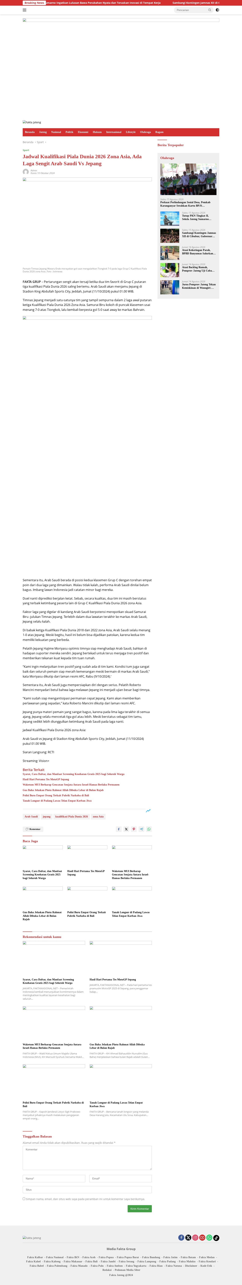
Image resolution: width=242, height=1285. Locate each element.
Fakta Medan (207, 1257)
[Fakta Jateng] (32, 122)
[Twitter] (188, 1238)
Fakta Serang (126, 1261)
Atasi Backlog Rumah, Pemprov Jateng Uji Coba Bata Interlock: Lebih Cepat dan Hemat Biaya (198, 269)
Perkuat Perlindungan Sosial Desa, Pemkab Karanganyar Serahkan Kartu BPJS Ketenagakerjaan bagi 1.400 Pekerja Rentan (185, 204)
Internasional (113, 132)
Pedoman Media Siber (127, 1270)
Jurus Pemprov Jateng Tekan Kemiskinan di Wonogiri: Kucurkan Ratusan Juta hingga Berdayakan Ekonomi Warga (199, 286)
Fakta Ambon (115, 1265)
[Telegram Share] (141, 829)
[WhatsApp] (209, 1238)
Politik (69, 132)
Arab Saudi (31, 816)
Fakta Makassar (73, 1261)
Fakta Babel (37, 1265)
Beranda (30, 132)
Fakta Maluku (187, 1261)
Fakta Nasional (55, 1257)
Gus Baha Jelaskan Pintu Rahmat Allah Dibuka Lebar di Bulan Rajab (63, 790)
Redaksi (107, 1270)
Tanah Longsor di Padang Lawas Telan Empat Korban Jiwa (57, 800)
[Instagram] (195, 1238)
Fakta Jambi (108, 1261)
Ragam (159, 132)
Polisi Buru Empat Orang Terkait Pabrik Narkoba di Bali (56, 795)
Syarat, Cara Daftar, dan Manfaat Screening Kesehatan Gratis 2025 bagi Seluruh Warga (73, 774)
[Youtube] (202, 1238)
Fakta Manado (79, 1265)
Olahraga (145, 132)
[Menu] (25, 10)
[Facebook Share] (119, 829)
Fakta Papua (106, 1257)
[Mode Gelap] (217, 10)
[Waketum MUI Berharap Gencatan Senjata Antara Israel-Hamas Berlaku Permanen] (132, 856)
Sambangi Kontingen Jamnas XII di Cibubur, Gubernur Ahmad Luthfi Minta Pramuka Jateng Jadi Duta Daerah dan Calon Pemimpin (199, 235)
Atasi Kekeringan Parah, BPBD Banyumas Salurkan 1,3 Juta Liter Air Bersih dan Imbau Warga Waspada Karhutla (198, 252)
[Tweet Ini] (126, 829)
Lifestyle (131, 132)
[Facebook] (181, 1238)
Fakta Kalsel (33, 1261)
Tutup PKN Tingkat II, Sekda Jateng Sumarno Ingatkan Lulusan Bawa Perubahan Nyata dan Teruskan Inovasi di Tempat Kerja (198, 217)
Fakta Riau (156, 1265)
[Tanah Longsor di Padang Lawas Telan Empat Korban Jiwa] (132, 898)
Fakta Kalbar (35, 1257)
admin (34, 170)
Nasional (56, 132)
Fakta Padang (167, 1261)
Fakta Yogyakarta (136, 1265)
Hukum (97, 132)
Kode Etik (206, 1265)
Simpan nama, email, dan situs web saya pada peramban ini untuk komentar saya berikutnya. (85, 1199)
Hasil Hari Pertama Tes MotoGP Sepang (46, 779)
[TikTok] (216, 1238)
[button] (210, 10)
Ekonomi (83, 132)
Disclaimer (191, 1265)
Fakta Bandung (151, 1257)
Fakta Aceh (88, 1257)
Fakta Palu (97, 1265)
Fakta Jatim (170, 1257)
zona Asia (98, 816)
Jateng (43, 132)
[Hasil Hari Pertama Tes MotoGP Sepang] (87, 856)
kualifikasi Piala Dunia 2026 (71, 816)
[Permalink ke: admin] (26, 171)
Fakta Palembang (57, 1265)
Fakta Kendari (207, 1261)
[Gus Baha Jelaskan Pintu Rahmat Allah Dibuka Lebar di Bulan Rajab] (43, 898)
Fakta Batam (188, 1257)
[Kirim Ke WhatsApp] (149, 829)
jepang (46, 816)
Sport (26, 150)
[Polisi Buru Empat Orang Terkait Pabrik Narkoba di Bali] (87, 898)
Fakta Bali (91, 1261)
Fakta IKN (73, 1257)
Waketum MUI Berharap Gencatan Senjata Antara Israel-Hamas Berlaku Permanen (71, 784)
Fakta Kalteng (52, 1261)
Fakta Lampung (146, 1261)
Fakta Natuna (174, 1265)
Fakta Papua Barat (128, 1257)
